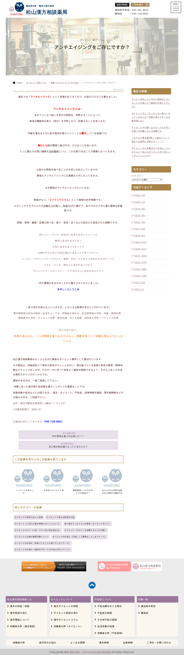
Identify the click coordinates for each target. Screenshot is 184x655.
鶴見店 (144, 613)
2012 (139, 289)
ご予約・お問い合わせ (159, 642)
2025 (140, 201)
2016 (141, 262)
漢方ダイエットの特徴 (66, 606)
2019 (141, 242)
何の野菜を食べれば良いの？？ (68, 436)
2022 (140, 222)
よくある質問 (77, 642)
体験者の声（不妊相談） (110, 633)
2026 (140, 195)
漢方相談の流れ (18, 613)
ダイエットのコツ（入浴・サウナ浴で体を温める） (38, 530)
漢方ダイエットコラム (66, 619)
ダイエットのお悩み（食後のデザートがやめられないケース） (43, 549)
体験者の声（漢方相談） (23, 626)
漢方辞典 (104, 642)
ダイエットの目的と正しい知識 (29, 517)
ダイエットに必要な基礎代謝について (32, 536)
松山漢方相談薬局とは (19, 599)
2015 (141, 269)
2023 (140, 215)
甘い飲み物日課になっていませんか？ (68, 446)
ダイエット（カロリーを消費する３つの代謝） (85, 530)
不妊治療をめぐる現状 (109, 606)
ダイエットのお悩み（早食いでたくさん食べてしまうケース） (43, 543)
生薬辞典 (128, 642)
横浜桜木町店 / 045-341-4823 (131, 10)
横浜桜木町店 (148, 606)
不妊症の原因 (104, 613)
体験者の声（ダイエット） (68, 626)
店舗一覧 (143, 599)
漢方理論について (19, 619)
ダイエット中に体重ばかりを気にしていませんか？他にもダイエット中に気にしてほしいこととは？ (151, 152)
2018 (141, 248)
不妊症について (103, 599)
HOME (19, 82)
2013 (140, 282)
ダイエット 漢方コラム (36, 82)
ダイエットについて (62, 599)
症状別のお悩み (47, 642)
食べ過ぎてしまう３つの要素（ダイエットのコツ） (87, 523)
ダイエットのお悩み (70, 82)
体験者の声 (19, 642)
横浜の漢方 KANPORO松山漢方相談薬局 (90, 651)
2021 (140, 228)
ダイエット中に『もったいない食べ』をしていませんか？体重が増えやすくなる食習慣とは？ (151, 117)
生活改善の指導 (105, 626)
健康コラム (56, 82)
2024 (140, 208)
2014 (141, 275)
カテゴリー (138, 175)
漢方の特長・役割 (19, 606)
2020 (140, 235)
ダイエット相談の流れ (66, 613)
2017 (141, 255)
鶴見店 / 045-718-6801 (131, 13)
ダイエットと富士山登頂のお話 (60, 517)
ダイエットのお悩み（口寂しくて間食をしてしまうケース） (79, 536)
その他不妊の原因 (107, 619)
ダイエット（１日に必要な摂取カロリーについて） (38, 523)
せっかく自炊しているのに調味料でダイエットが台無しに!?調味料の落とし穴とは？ (151, 103)
